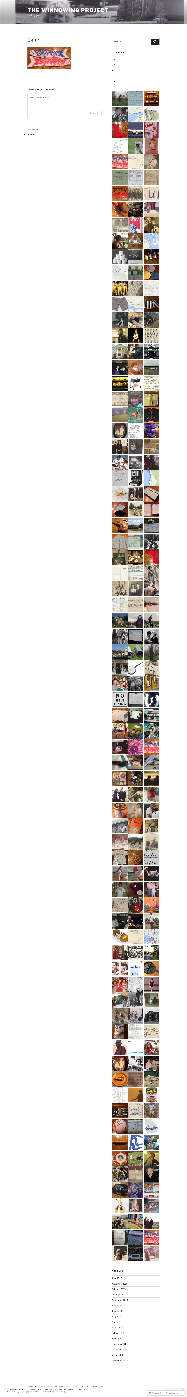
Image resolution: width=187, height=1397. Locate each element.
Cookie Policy (60, 1392)
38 (113, 70)
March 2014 (118, 1327)
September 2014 (120, 1300)
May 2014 (117, 1316)
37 (113, 76)
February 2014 (119, 1333)
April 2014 (117, 1322)
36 (113, 81)
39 (113, 65)
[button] (120, 98)
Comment (93, 113)
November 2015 (120, 1283)
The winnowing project (67, 10)
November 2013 (120, 1349)
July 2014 (116, 1305)
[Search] (155, 42)
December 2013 (119, 1344)
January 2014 (118, 1338)
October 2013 (118, 1355)
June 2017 (117, 1278)
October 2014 (118, 1294)
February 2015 (119, 1289)
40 (113, 59)
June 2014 (117, 1311)
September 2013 (120, 1360)
